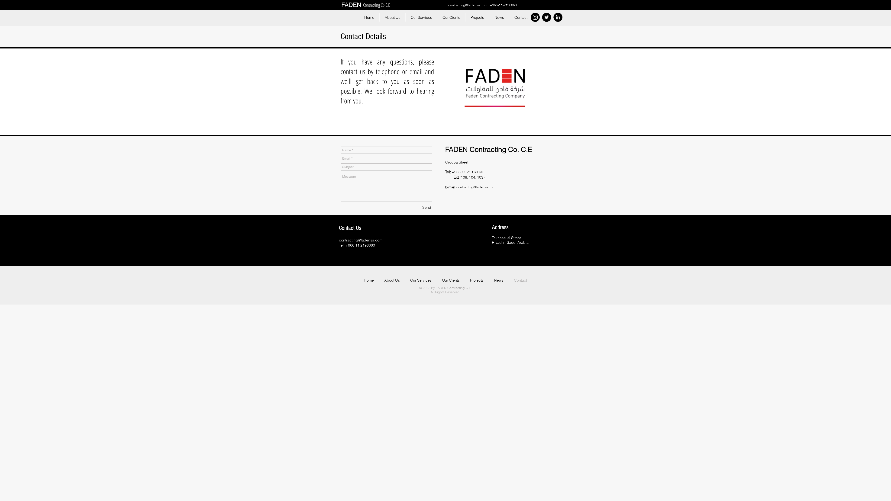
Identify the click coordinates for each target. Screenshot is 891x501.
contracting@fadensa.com (467, 5)
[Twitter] (546, 17)
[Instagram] (535, 17)
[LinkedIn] (557, 17)
